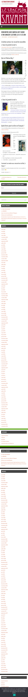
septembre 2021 (4, 284)
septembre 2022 (4, 260)
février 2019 (3, 334)
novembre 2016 (4, 383)
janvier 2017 (3, 381)
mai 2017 (3, 373)
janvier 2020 (3, 315)
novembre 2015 (4, 404)
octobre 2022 (4, 258)
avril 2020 (3, 309)
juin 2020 (3, 305)
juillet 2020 (3, 303)
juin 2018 (3, 350)
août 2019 (3, 325)
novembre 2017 (4, 363)
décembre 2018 (4, 338)
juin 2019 (3, 326)
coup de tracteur (4, 435)
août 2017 (3, 369)
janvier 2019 (3, 336)
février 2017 (3, 379)
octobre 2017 (4, 365)
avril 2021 (3, 289)
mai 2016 (3, 393)
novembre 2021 (4, 280)
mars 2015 (3, 418)
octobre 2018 (4, 342)
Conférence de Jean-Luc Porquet (6, 178)
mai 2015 (3, 416)
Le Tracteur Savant (8, 2)
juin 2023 (3, 245)
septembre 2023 (4, 241)
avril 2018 (3, 354)
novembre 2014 (4, 426)
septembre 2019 (4, 323)
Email (2, 187)
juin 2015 (3, 414)
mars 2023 (3, 249)
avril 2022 (3, 270)
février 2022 (3, 274)
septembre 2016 (4, 387)
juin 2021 (3, 288)
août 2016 (3, 389)
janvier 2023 (3, 252)
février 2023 (3, 251)
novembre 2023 (4, 237)
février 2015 (3, 420)
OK (14, 695)
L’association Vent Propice (6, 47)
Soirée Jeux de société (22, 177)
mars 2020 (3, 311)
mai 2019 (3, 328)
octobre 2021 (4, 282)
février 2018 (3, 358)
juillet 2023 (3, 243)
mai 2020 (3, 307)
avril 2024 (3, 233)
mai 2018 (3, 352)
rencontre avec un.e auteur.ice (7, 443)
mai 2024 (3, 231)
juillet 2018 (3, 348)
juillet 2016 (3, 391)
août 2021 (3, 286)
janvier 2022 (3, 276)
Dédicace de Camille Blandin (7, 215)
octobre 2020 (4, 297)
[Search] (25, 200)
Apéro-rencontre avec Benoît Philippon (9, 213)
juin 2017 (3, 371)
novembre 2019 (4, 319)
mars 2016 (3, 397)
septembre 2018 (4, 344)
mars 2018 (3, 356)
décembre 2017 (4, 361)
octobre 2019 (4, 321)
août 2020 (3, 301)
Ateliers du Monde (15, 54)
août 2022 (3, 262)
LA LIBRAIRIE (4, 211)
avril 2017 (3, 375)
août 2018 (3, 346)
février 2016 (3, 399)
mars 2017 (3, 377)
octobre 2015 (4, 406)
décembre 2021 (4, 278)
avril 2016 (3, 395)
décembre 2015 (4, 402)
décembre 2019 (4, 317)
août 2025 (3, 229)
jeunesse (3, 439)
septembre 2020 (4, 299)
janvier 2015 (3, 422)
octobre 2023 (4, 239)
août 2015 (3, 410)
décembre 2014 (4, 424)
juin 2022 (3, 266)
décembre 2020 (4, 293)
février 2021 (3, 291)
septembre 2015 (4, 408)
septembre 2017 (4, 367)
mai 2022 (3, 268)
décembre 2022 (4, 254)
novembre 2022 (4, 256)
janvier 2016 (3, 400)
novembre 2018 (4, 340)
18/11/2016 (4, 37)
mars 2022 (3, 272)
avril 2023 (3, 247)
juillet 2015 (3, 412)
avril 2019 (3, 330)
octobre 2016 (4, 385)
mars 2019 (3, 332)
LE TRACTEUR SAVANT (5, 209)
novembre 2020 (4, 295)
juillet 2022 (3, 264)
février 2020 (3, 313)
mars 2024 (3, 235)
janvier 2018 (3, 360)
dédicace (3, 437)
